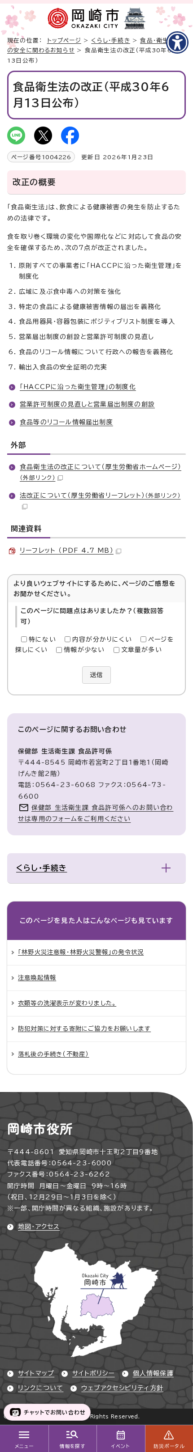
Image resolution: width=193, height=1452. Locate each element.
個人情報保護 (153, 1373)
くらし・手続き (110, 40)
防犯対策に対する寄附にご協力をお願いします (84, 1028)
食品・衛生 (154, 40)
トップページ (64, 40)
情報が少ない (84, 650)
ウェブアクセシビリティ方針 (122, 1388)
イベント (120, 1446)
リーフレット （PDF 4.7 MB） (67, 550)
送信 (96, 675)
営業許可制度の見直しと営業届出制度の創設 (87, 404)
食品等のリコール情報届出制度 (66, 422)
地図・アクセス (39, 1226)
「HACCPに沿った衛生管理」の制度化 (78, 387)
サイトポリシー (93, 1373)
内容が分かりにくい (102, 639)
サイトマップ (36, 1373)
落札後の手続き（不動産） (53, 1054)
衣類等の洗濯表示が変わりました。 (67, 1003)
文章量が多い (141, 650)
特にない (42, 639)
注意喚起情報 (37, 977)
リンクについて (40, 1388)
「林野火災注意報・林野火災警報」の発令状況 (81, 952)
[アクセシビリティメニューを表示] (177, 42)
